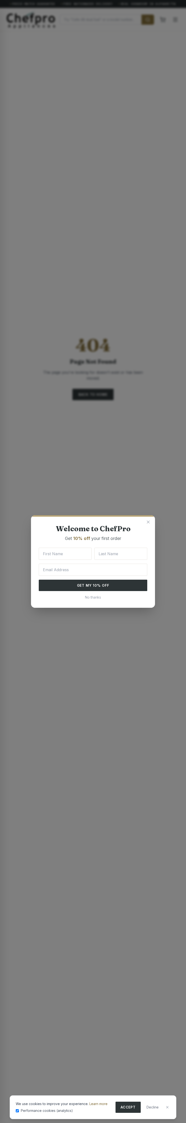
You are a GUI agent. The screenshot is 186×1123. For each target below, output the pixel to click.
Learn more (98, 1104)
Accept (128, 1107)
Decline (153, 1107)
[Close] (167, 1107)
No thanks (93, 597)
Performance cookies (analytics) (47, 1110)
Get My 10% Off (93, 585)
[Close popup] (148, 522)
